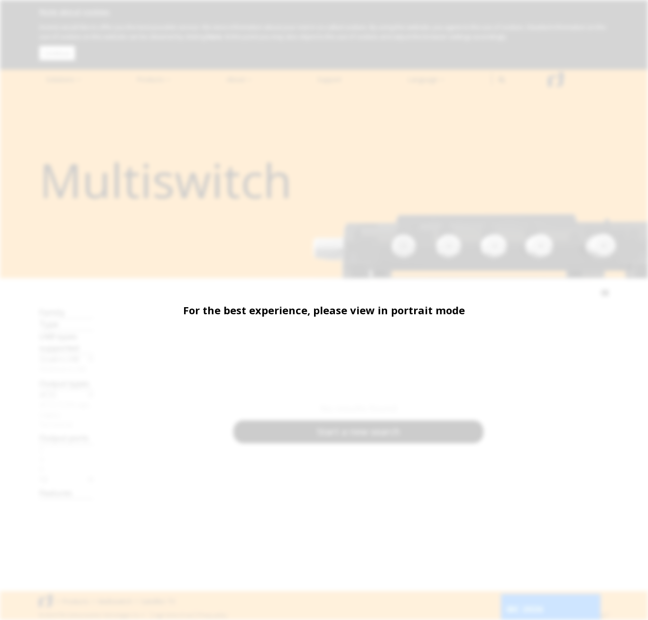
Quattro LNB (59, 359)
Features (55, 492)
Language (423, 79)
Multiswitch (115, 601)
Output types (64, 383)
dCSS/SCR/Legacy (66, 404)
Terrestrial (56, 424)
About (237, 79)
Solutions (61, 79)
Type (48, 324)
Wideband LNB (62, 369)
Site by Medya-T (591, 615)
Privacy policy (212, 615)
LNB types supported (59, 342)
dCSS (47, 394)
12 (43, 479)
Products (151, 79)
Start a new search (358, 431)
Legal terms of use (173, 615)
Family (52, 312)
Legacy (50, 414)
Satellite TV (158, 601)
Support (329, 79)
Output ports (64, 437)
